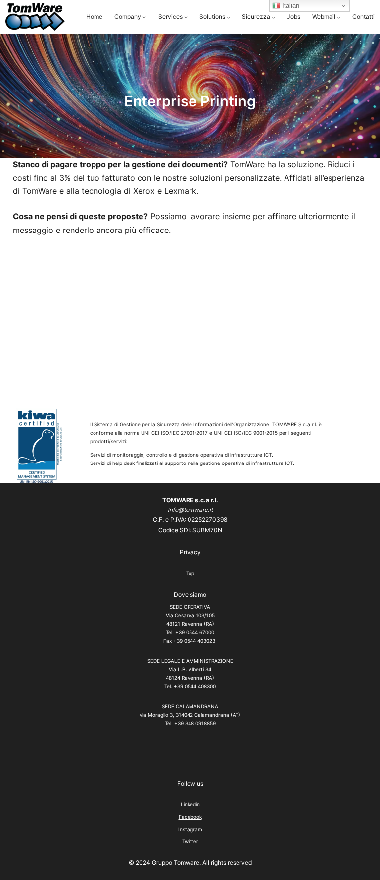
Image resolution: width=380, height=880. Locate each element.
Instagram (190, 829)
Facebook (190, 817)
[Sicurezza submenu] (273, 17)
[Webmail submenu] (338, 17)
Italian (289, 5)
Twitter (190, 841)
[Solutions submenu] (228, 17)
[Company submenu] (144, 17)
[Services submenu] (186, 17)
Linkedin (190, 804)
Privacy (190, 552)
